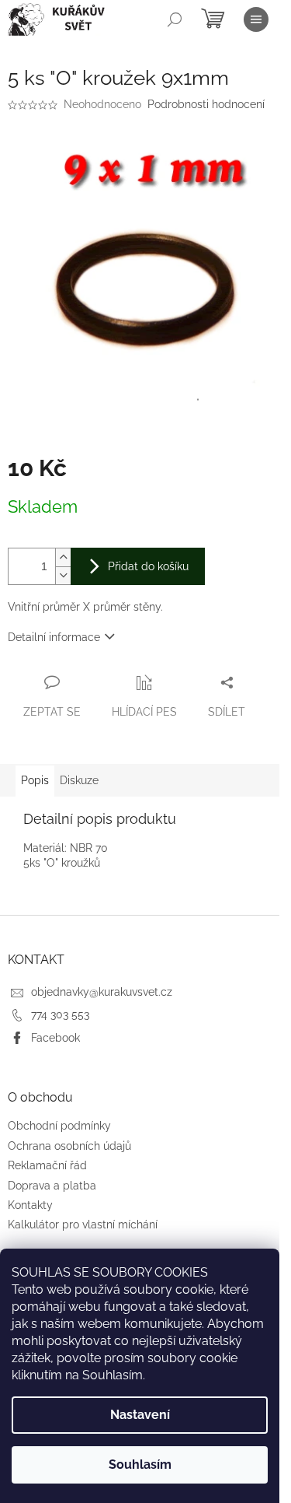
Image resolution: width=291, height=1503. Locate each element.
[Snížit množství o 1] (63, 575)
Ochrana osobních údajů (69, 1146)
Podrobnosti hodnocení (206, 104)
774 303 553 (60, 1014)
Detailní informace (54, 637)
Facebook (55, 1038)
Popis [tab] (35, 780)
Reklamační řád (47, 1165)
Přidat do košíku (148, 566)
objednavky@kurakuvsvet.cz (101, 992)
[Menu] (256, 19)
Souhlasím (140, 1464)
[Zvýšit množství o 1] (63, 557)
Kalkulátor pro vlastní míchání (83, 1224)
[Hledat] (174, 19)
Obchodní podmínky (59, 1125)
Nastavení (140, 1414)
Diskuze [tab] (79, 780)
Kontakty (30, 1205)
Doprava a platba (52, 1185)
